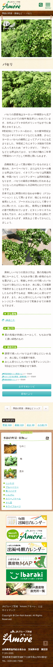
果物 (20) (19, 425)
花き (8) (31, 425)
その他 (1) (42, 425)
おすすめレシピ (27, 386)
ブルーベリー (12, 487)
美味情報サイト (10, 380)
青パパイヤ (11, 491)
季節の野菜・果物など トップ (26, 408)
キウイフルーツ (13, 506)
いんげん (10, 495)
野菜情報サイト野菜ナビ (13, 374)
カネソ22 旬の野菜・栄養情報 (15, 377)
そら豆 (9, 502)
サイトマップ (8, 610)
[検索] (41, 5)
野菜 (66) (7, 425)
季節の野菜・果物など (12, 13)
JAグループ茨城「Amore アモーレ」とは (22, 606)
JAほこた (10, 320)
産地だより (27, 393)
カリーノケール (13, 498)
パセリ (29, 13)
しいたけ (10, 483)
